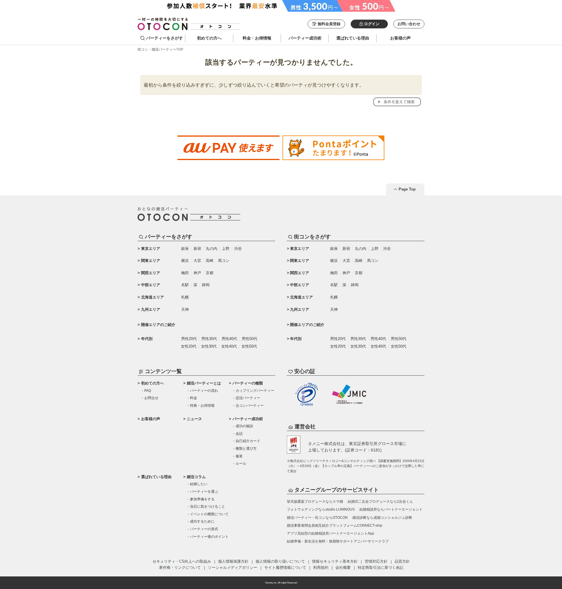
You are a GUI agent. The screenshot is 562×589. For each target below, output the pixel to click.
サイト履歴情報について (285, 567)
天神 (185, 309)
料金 (193, 398)
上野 (225, 248)
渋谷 (238, 248)
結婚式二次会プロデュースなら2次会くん (380, 501)
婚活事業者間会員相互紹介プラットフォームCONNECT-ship (334, 525)
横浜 (185, 260)
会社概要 (343, 567)
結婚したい (199, 484)
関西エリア (150, 273)
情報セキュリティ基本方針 (335, 561)
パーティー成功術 (247, 419)
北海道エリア (152, 297)
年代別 (147, 338)
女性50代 (249, 346)
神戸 (197, 273)
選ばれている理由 (156, 477)
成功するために (202, 521)
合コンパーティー (250, 405)
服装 (239, 456)
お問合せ (151, 398)
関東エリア (150, 260)
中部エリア (150, 285)
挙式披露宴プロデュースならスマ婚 (315, 501)
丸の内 (211, 248)
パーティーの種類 (247, 383)
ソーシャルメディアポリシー (232, 567)
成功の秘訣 (244, 426)
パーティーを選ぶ (204, 492)
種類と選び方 (246, 449)
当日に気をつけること (207, 506)
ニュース (194, 419)
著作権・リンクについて (180, 567)
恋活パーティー (248, 398)
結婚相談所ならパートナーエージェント (391, 509)
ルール (241, 463)
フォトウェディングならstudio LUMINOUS (321, 509)
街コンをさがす (312, 237)
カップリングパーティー (255, 391)
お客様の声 (150, 419)
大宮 (197, 260)
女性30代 (209, 346)
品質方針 (402, 561)
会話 (239, 434)
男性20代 (189, 338)
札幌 (185, 297)
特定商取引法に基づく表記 (380, 567)
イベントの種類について (209, 514)
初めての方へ (152, 383)
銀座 (185, 248)
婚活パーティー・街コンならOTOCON (317, 518)
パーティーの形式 (204, 529)
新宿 (197, 248)
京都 (209, 273)
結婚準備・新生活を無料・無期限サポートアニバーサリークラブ (338, 541)
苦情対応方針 (376, 561)
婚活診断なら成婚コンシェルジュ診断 (382, 518)
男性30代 (209, 338)
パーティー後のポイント (209, 537)
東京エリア (150, 248)
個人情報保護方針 (233, 561)
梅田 (185, 273)
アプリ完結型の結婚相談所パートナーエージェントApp (330, 533)
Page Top (407, 189)
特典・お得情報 (202, 405)
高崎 (209, 260)
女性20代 (188, 346)
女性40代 (229, 346)
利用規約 (320, 567)
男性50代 (249, 338)
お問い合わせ (408, 24)
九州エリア (150, 309)
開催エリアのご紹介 (158, 324)
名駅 (185, 285)
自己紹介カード (248, 441)
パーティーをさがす (164, 38)
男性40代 (229, 338)
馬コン (223, 260)
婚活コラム (196, 477)
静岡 (206, 285)
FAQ (147, 391)
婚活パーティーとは (204, 383)
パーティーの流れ (204, 391)
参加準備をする (202, 499)
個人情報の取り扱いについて (280, 561)
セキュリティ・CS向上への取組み (182, 561)
